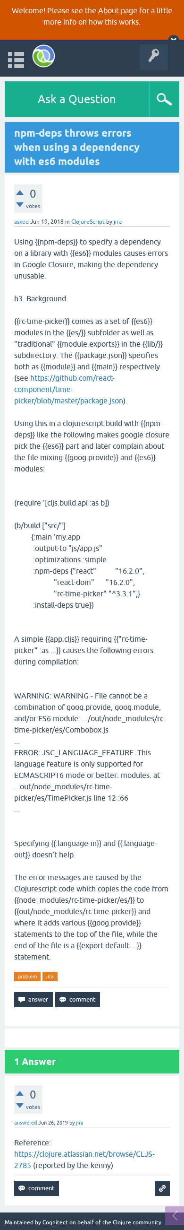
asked (21, 221)
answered (25, 1122)
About (108, 10)
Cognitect (55, 1222)
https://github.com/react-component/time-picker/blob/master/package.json (68, 389)
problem (27, 976)
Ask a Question (77, 99)
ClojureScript (88, 221)
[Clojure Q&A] (43, 56)
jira (50, 976)
